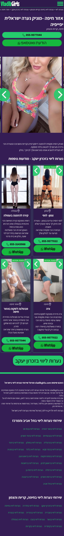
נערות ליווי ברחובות (30, 463)
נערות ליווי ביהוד (16, 442)
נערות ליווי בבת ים (31, 428)
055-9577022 (50, 241)
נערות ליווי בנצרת (16, 512)
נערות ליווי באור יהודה (52, 428)
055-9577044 (34, 35)
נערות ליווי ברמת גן (34, 470)
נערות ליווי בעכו (38, 519)
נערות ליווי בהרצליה (53, 442)
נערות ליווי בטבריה (53, 512)
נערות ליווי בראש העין (28, 456)
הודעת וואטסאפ (33, 43)
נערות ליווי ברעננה (30, 476)
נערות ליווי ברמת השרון (51, 476)
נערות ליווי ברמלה (53, 470)
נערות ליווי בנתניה (15, 449)
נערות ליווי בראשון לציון (51, 463)
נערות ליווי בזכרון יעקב (38, 360)
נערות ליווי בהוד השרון (31, 435)
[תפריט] (60, 3)
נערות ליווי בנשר (54, 519)
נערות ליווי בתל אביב (52, 483)
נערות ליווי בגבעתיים (52, 435)
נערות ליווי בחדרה (31, 505)
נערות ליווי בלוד (33, 449)
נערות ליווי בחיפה (12, 505)
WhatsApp (49, 248)
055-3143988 (17, 244)
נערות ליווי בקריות (34, 526)
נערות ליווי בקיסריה (53, 526)
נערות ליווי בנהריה (34, 512)
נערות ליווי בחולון (34, 442)
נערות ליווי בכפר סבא (52, 449)
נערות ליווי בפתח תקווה (51, 456)
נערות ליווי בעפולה (19, 519)
